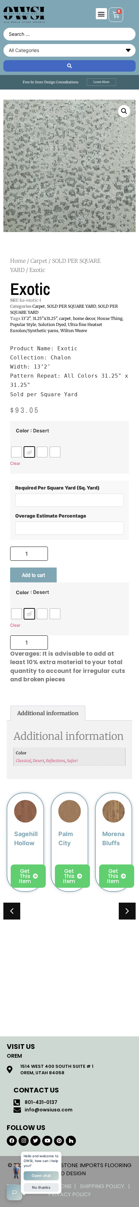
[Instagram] (24, 1141)
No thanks (41, 1187)
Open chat (41, 1175)
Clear (15, 463)
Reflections (55, 760)
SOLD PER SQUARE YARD (71, 306)
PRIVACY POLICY (69, 1194)
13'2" (25, 318)
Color (22, 430)
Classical (23, 760)
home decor (84, 318)
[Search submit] (69, 66)
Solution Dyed (52, 324)
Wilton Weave (73, 330)
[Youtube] (47, 1141)
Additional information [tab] (48, 713)
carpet (65, 318)
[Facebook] (12, 1141)
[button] (101, 13)
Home (18, 260)
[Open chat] (14, 1192)
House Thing (109, 318)
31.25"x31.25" (44, 318)
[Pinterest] (59, 1141)
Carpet (38, 260)
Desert (38, 760)
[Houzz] (71, 1141)
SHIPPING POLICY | (106, 1186)
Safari (72, 760)
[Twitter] (35, 1141)
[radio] (16, 452)
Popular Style (23, 324)
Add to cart (33, 575)
